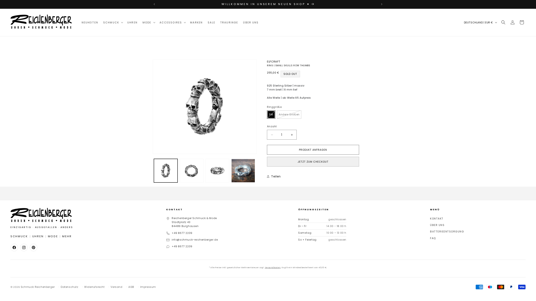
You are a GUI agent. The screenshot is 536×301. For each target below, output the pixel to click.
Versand (116, 287)
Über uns (437, 225)
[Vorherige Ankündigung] (154, 4)
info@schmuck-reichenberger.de (195, 239)
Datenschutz (69, 287)
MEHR (67, 236)
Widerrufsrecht (94, 287)
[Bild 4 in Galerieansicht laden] (243, 170)
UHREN (38, 236)
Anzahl (272, 126)
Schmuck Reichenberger (38, 287)
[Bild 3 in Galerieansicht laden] (217, 170)
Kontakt (436, 218)
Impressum (148, 287)
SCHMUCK (19, 236)
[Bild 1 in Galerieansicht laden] (166, 170)
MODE (53, 236)
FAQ (433, 238)
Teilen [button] (276, 176)
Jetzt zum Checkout (313, 161)
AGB (131, 287)
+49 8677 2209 (182, 233)
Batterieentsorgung (447, 231)
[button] (113, 22)
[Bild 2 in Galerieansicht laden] (191, 170)
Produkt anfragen (313, 150)
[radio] (271, 114)
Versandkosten (273, 267)
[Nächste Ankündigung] (381, 4)
